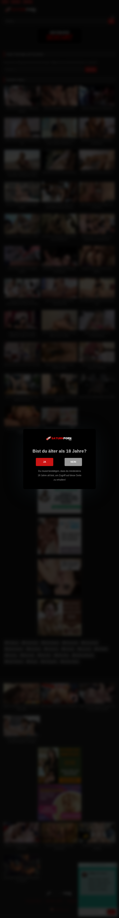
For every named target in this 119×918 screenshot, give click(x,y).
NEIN (73, 462)
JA (44, 462)
